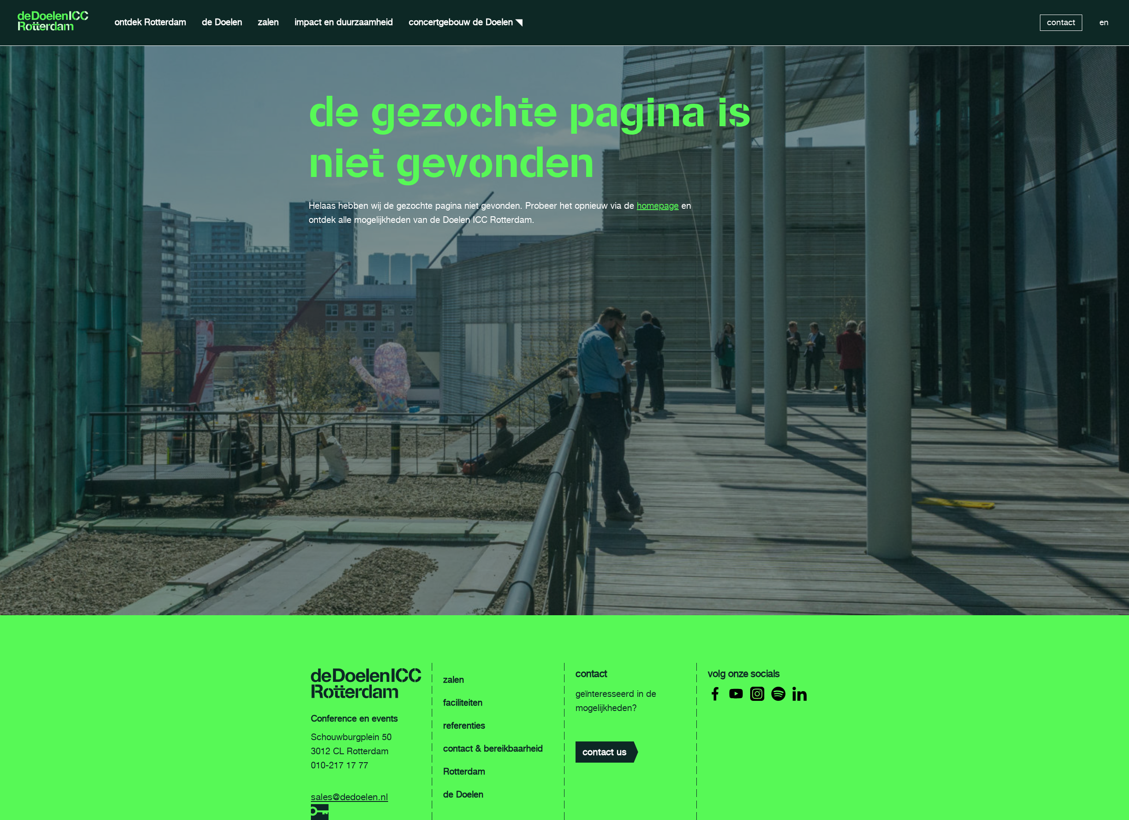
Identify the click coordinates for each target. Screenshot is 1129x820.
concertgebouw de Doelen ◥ (465, 22)
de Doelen (222, 22)
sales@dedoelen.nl (349, 796)
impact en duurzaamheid (344, 22)
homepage (658, 205)
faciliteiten (462, 702)
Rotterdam (464, 771)
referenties (464, 725)
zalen (268, 22)
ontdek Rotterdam (150, 22)
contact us (605, 751)
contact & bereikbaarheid (493, 748)
